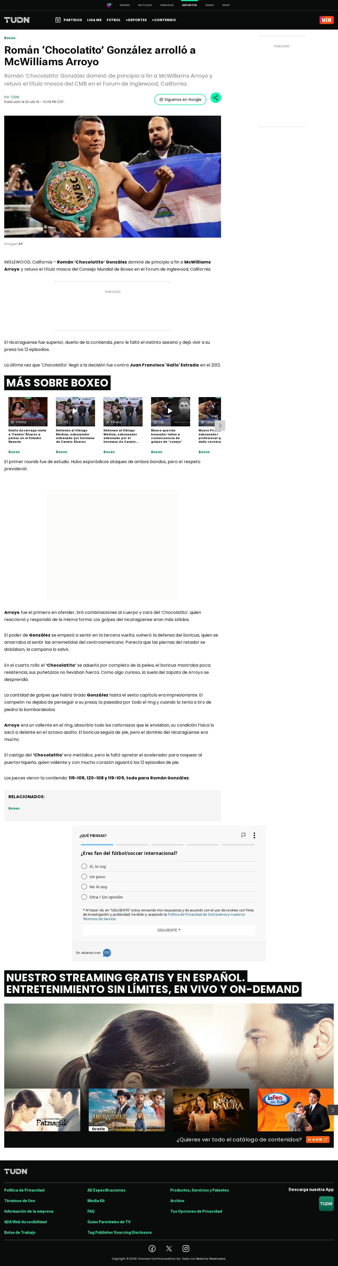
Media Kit (96, 1201)
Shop (226, 5)
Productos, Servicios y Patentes (199, 1190)
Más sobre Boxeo (57, 382)
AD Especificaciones (106, 1190)
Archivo (177, 1201)
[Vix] (327, 20)
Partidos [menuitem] (73, 20)
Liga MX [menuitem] (94, 20)
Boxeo (10, 38)
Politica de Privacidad (24, 1190)
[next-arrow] (220, 425)
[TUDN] (17, 20)
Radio (209, 5)
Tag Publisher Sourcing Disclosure (119, 1232)
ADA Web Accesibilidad (25, 1222)
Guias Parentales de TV (108, 1222)
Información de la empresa (28, 1211)
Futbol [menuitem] (114, 20)
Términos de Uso (19, 1201)
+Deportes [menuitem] (136, 20)
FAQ (91, 1211)
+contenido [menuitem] (164, 20)
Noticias (145, 5)
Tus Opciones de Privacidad (196, 1211)
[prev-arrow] (1, 1110)
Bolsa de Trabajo (19, 1232)
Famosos (167, 5)
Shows (125, 5)
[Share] (215, 97)
